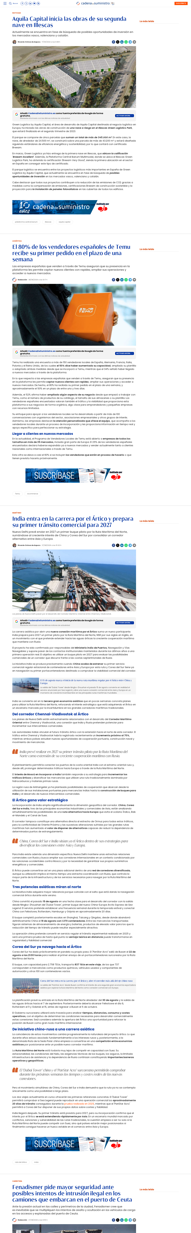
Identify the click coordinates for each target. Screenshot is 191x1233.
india (36, 1162)
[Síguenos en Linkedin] (30, 3)
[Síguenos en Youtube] (34, 3)
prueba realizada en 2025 (79, 1103)
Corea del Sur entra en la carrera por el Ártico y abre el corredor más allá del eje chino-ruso (86, 980)
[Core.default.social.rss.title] (38, 3)
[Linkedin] (122, 42)
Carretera (17, 1181)
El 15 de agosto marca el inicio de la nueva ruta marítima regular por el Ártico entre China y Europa (86, 682)
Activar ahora (123, 116)
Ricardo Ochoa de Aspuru (29, 42)
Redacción (22, 280)
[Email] (134, 42)
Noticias (16, 13)
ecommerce (32, 493)
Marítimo (16, 513)
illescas (48, 222)
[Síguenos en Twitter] (26, 3)
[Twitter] (117, 42)
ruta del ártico (21, 1162)
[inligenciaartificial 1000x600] (25, 685)
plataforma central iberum (26, 222)
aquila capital (64, 222)
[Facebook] (113, 42)
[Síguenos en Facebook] (22, 3)
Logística (17, 241)
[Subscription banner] (74, 485)
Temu (17, 493)
